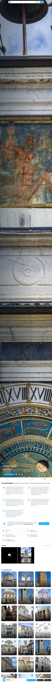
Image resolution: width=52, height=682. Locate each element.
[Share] (22, 474)
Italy (4, 463)
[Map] (19, 474)
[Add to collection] (16, 474)
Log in (42, 2)
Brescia (6, 531)
